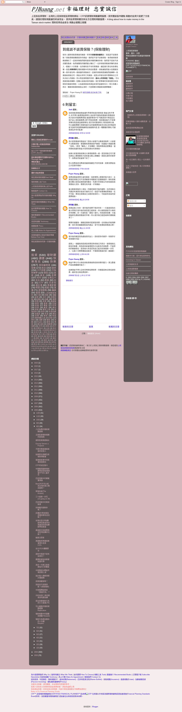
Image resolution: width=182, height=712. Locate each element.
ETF (41, 283)
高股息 (37, 314)
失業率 (50, 344)
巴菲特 (52, 283)
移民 (54, 328)
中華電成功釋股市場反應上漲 (42, 571)
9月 (37, 423)
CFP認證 (41, 270)
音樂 (33, 326)
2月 (37, 644)
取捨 (52, 340)
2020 (36, 366)
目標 (54, 275)
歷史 (45, 346)
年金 (46, 314)
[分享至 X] (69, 96)
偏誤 (54, 290)
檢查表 (36, 332)
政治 (44, 268)
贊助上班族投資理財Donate (42, 140)
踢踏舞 (53, 301)
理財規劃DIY (91, 37)
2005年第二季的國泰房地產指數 (43, 596)
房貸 (44, 301)
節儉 (54, 334)
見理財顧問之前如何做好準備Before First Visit (42, 236)
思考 (40, 326)
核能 (54, 316)
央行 (44, 297)
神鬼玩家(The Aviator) (41, 492)
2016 (36, 373)
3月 (37, 641)
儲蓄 (54, 295)
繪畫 (33, 342)
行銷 (39, 295)
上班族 (44, 332)
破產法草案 (40, 538)
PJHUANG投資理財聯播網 (136, 251)
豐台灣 (37, 348)
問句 (33, 320)
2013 (36, 383)
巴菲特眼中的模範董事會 (42, 479)
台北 (52, 332)
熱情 (37, 301)
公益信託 (43, 344)
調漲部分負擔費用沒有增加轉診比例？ (43, 532)
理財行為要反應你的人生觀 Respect (42, 621)
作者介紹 (129, 96)
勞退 (37, 309)
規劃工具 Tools (100, 675)
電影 (48, 320)
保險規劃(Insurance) (111, 679)
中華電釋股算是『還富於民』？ (43, 591)
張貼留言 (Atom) (94, 333)
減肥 (41, 320)
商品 (48, 348)
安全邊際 (46, 338)
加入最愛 (129, 101)
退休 (111, 37)
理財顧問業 (44, 265)
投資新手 (129, 86)
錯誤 (41, 336)
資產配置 (51, 285)
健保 (48, 322)
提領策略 (42, 290)
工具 (116, 37)
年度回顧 (52, 312)
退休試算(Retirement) (68, 679)
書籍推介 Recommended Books (119, 675)
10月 (38, 420)
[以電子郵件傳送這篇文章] (63, 96)
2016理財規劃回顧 (133, 149)
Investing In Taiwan (133, 260)
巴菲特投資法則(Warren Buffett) (90, 679)
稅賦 (107, 37)
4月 (37, 638)
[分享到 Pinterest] (74, 96)
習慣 (35, 336)
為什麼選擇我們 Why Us (40, 675)
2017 (36, 370)
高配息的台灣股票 (133, 132)
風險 (46, 303)
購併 (38, 338)
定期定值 (34, 334)
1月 (37, 648)
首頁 (91, 327)
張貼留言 (69, 280)
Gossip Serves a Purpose (42, 445)
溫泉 (51, 346)
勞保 (43, 312)
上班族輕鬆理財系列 (48, 330)
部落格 (36, 330)
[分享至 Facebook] (71, 96)
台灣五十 (51, 278)
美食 (51, 318)
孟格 (48, 328)
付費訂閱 (129, 93)
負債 (37, 316)
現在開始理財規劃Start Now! (42, 177)
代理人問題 (45, 334)
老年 (39, 278)
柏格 (40, 346)
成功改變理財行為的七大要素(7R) (42, 602)
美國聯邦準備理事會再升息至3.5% (42, 543)
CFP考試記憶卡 (42, 465)
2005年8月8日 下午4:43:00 (79, 169)
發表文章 (133, 201)
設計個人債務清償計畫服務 (42, 577)
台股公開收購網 (132, 273)
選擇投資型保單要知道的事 (42, 560)
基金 (42, 275)
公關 (43, 348)
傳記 (54, 307)
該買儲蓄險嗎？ (42, 581)
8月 (37, 426)
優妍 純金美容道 (37, 173)
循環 (38, 293)
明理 (38, 288)
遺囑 (47, 326)
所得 (37, 307)
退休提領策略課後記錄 (134, 128)
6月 (37, 631)
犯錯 (54, 303)
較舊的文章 (114, 327)
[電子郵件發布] (107, 92)
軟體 (39, 342)
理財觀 (51, 254)
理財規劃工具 (40, 318)
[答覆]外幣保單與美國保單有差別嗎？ (43, 515)
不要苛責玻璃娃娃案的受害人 (42, 450)
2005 (36, 410)
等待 (34, 350)
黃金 (35, 344)
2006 (36, 407)
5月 (37, 634)
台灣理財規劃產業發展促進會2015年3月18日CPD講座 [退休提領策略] (143, 140)
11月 (38, 416)
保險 (103, 37)
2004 (36, 652)
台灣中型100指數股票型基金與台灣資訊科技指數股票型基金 (43, 523)
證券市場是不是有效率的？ (42, 555)
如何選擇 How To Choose (83, 675)
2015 (36, 376)
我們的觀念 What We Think (62, 675)
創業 (37, 297)
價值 (46, 273)
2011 (36, 390)
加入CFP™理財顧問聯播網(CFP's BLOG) (41, 152)
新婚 (37, 305)
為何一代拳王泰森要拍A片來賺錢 (42, 566)
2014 (36, 380)
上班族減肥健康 (132, 269)
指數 (46, 299)
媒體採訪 (39, 328)
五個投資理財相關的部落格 (42, 436)
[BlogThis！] (66, 96)
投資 (98, 37)
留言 (131, 206)
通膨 (45, 340)
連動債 (49, 324)
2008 (36, 400)
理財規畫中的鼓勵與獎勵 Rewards (43, 615)
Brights (40, 322)
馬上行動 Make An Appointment (43, 230)
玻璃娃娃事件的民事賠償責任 (42, 461)
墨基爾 (54, 348)
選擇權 (46, 342)
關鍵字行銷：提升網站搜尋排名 (138, 256)
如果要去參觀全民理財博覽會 (42, 455)
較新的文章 (68, 327)
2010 (36, 393)
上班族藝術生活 (132, 264)
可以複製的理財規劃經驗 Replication (42, 608)
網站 (54, 314)
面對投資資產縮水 (42, 440)
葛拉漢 (39, 285)
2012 (36, 386)
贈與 (46, 316)
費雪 (39, 350)
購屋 (46, 305)
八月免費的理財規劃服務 (42, 430)
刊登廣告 (129, 98)
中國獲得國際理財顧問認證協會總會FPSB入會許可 (43, 472)
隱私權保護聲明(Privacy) (57, 682)
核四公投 (37, 340)
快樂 (53, 261)
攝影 (54, 338)
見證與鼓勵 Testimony (39, 221)
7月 (37, 628)
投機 (33, 268)
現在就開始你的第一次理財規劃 (73, 37)
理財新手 (129, 84)
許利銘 (71, 138)
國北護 (40, 324)
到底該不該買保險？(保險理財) (86, 49)
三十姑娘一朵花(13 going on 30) (43, 498)
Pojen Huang (74, 174)
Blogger (95, 707)
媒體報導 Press (37, 226)
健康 (39, 299)
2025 (36, 363)
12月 (38, 413)
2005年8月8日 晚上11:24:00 (79, 228)
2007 (36, 403)
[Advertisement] (91, 304)
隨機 (48, 336)
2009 (36, 396)
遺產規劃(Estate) (127, 679)
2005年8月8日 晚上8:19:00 (79, 200)
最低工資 (46, 309)
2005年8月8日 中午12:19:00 (79, 133)
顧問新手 (129, 89)
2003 (36, 655)
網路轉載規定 (66, 350)
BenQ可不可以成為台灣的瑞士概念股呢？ (43, 486)
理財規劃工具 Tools (38, 182)
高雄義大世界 (131, 172)
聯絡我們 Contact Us (39, 191)
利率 (54, 305)
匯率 (37, 303)
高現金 (53, 342)
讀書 (42, 258)
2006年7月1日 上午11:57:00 (79, 275)
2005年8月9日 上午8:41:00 (79, 254)
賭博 (54, 299)
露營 (44, 350)
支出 (38, 280)
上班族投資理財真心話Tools (42, 186)
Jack (70, 110)
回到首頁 (129, 77)
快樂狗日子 (35, 168)
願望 (46, 307)
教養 (47, 280)
